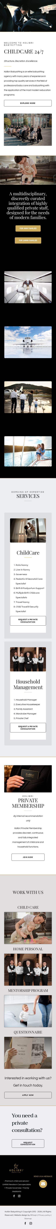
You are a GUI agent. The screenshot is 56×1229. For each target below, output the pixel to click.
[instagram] (19, 1196)
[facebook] (14, 1196)
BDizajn (33, 1215)
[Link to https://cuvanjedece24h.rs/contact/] (43, 1184)
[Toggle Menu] (49, 6)
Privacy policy (44, 1215)
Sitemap (28, 1218)
